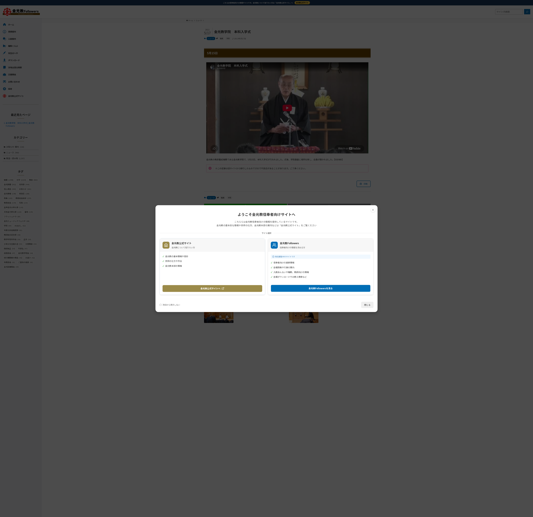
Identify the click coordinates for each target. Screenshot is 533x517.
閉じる (367, 304)
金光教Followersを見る (321, 288)
